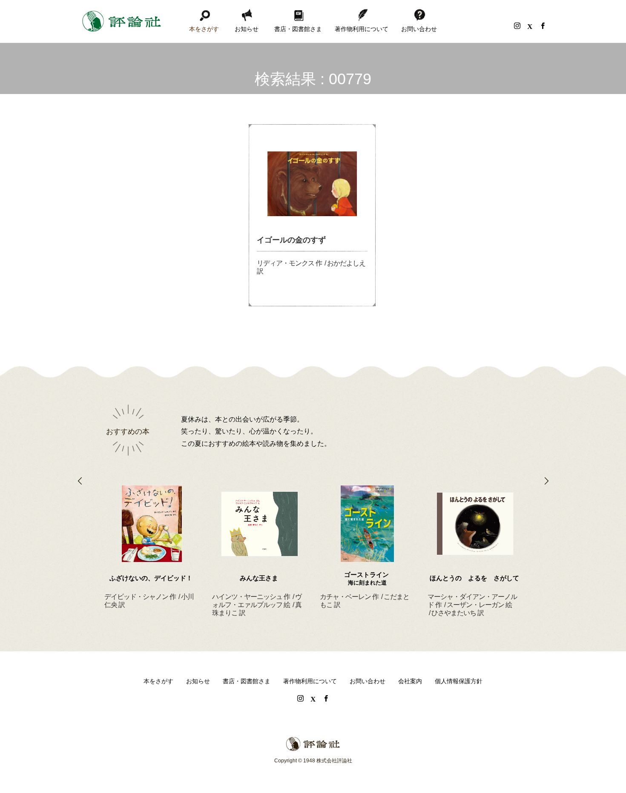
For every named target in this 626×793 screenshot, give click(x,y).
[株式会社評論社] (121, 21)
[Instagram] (517, 26)
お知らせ (246, 29)
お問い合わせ (419, 29)
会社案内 (410, 681)
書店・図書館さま (298, 29)
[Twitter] (529, 26)
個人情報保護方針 (458, 681)
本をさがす (204, 29)
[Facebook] (542, 26)
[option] (151, 536)
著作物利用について (361, 29)
